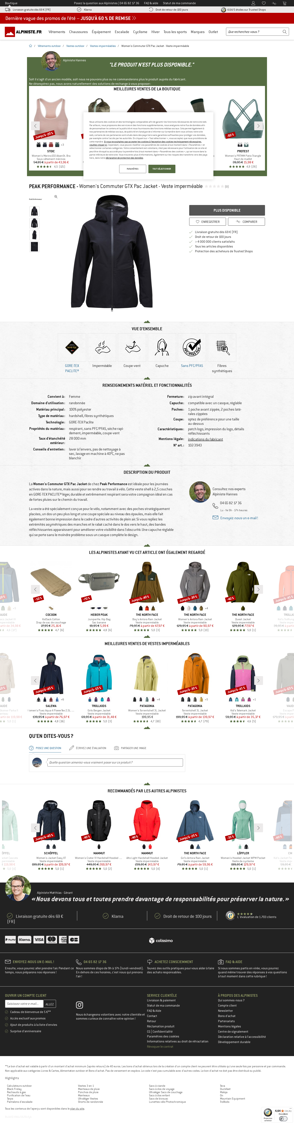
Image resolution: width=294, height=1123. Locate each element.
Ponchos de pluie (88, 1092)
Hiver (155, 31)
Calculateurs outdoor (19, 1086)
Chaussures (78, 31)
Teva (222, 1086)
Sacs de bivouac (158, 1098)
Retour (151, 1021)
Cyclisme (140, 31)
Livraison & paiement (161, 1000)
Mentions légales (229, 1026)
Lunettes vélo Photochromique (167, 1102)
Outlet (213, 31)
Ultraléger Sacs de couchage (165, 1092)
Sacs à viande (157, 1086)
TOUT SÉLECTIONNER (162, 169)
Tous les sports (175, 31)
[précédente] (35, 125)
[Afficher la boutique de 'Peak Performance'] (35, 199)
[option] (113, 253)
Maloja (223, 1092)
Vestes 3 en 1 (86, 1086)
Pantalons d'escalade (19, 1102)
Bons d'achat (227, 1016)
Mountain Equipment (232, 1098)
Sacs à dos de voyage (161, 1089)
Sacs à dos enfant (159, 1095)
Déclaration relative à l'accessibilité (242, 1037)
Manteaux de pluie (89, 1089)
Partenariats (226, 1021)
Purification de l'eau (18, 1095)
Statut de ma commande (163, 1006)
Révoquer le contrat (160, 1047)
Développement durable (234, 1042)
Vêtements (57, 31)
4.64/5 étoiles (246, 9)
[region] (148, 145)
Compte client (227, 1006)
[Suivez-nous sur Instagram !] (82, 1006)
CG (149, 1032)
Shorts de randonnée (90, 1102)
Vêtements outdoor (49, 46)
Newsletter (225, 1011)
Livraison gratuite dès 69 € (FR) (32, 9)
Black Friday (14, 1089)
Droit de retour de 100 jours (172, 9)
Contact (152, 1016)
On (221, 1095)
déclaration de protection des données (124, 158)
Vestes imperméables (103, 46)
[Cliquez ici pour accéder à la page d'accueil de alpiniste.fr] (24, 32)
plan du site (77, 1108)
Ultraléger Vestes (88, 1098)
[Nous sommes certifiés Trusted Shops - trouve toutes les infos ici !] (231, 916)
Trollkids (224, 1102)
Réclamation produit (161, 1026)
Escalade (122, 31)
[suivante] (258, 125)
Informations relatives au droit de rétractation (177, 1041)
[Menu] (290, 1109)
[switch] (283, 1118)
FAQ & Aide (154, 1011)
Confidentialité (163, 1032)
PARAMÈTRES (133, 169)
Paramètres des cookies (163, 1036)
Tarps (10, 1098)
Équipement (101, 31)
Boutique (11, 3)
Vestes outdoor (75, 46)
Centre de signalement (233, 1032)
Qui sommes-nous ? (231, 1000)
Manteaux (84, 1095)
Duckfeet (225, 1089)
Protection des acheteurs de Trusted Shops (224, 251)
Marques (198, 31)
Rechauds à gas (16, 1092)
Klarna (88, 9)
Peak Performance (52, 186)
